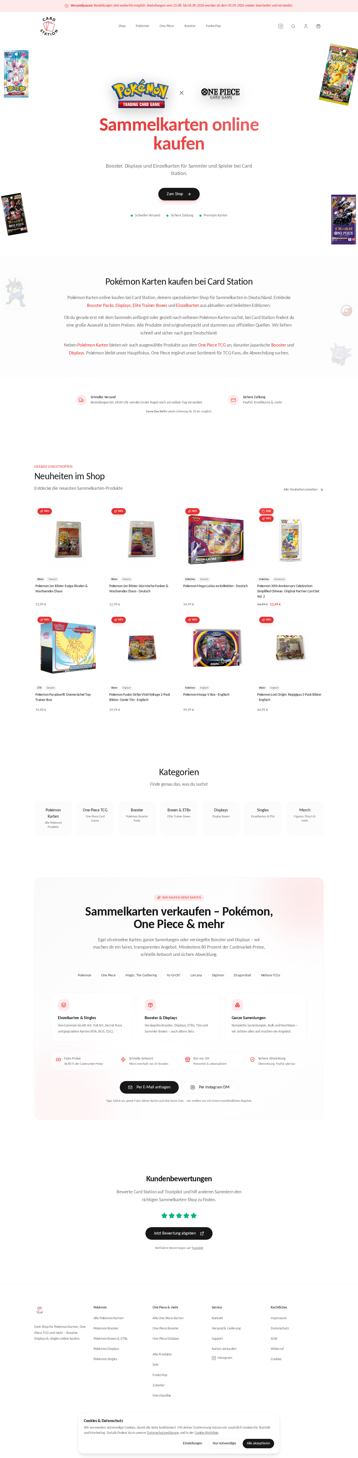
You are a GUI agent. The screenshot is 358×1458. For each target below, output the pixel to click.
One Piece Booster (166, 1329)
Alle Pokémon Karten (108, 1318)
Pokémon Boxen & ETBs (111, 1339)
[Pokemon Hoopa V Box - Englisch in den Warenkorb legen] (241, 673)
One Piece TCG (212, 345)
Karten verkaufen (224, 1349)
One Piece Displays (166, 1339)
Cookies (276, 1359)
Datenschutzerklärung (163, 1433)
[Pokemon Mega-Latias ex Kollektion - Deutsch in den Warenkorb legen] (241, 564)
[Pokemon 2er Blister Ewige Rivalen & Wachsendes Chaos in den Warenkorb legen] (93, 564)
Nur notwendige (224, 1443)
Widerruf (277, 1349)
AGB (274, 1339)
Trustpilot (197, 1248)
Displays (123, 305)
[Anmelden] (306, 26)
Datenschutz (280, 1329)
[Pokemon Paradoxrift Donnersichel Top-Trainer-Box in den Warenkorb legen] (93, 673)
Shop (121, 26)
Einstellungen (192, 1443)
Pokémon (142, 26)
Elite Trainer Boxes (150, 305)
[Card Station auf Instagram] (280, 26)
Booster (190, 26)
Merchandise (162, 1396)
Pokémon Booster (106, 1329)
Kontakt (217, 1318)
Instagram (225, 1358)
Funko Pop (213, 26)
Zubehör (159, 1385)
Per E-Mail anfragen (153, 1087)
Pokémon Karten (92, 345)
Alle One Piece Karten (168, 1318)
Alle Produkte (162, 1354)
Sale (155, 1365)
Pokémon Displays (106, 1349)
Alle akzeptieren (258, 1443)
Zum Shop (175, 194)
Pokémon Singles (105, 1359)
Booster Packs (100, 305)
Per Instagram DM (214, 1087)
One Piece (167, 26)
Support (217, 1339)
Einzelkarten (187, 305)
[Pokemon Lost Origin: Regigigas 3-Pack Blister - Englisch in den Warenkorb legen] (315, 673)
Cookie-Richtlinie (206, 1433)
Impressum (278, 1318)
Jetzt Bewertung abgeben (175, 1233)
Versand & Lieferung (226, 1329)
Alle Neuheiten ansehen (300, 490)
